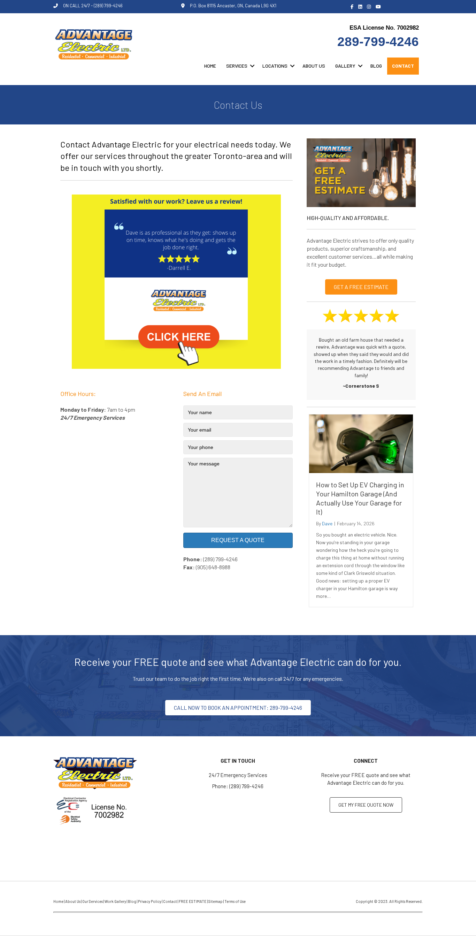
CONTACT (403, 66)
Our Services (92, 901)
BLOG (376, 66)
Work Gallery (115, 901)
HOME (210, 66)
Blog (132, 901)
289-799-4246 (378, 42)
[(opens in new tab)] (176, 281)
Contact (170, 901)
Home (58, 901)
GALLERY (345, 66)
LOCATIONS (274, 66)
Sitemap (215, 901)
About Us (72, 901)
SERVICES (236, 66)
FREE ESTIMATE (193, 901)
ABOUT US (313, 66)
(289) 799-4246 (220, 559)
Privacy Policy (149, 901)
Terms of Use (235, 901)
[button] (252, 66)
